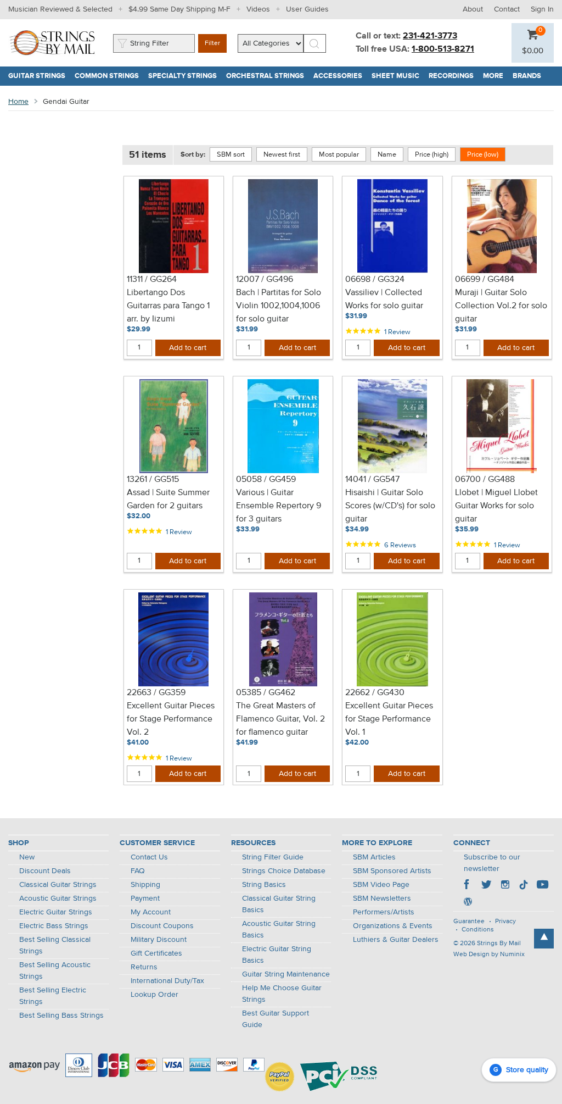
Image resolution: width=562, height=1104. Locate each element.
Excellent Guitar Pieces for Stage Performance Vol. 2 (171, 719)
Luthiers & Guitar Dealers (396, 940)
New (27, 857)
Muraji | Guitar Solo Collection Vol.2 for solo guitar (501, 306)
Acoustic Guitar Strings (58, 898)
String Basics (264, 885)
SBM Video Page (381, 885)
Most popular (339, 154)
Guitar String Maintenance (286, 974)
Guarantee (469, 921)
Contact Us (149, 857)
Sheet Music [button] (398, 76)
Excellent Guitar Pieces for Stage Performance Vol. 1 (389, 719)
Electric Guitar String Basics (276, 954)
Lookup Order (154, 994)
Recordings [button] (454, 76)
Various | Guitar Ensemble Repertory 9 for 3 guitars (278, 506)
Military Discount (159, 940)
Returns (144, 967)
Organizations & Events (392, 926)
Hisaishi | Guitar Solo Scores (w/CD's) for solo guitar (390, 506)
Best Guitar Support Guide (275, 1019)
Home (18, 102)
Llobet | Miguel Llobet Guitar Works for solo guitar (496, 506)
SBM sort (231, 154)
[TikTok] (523, 886)
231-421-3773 (430, 36)
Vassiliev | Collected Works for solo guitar (384, 299)
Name (387, 154)
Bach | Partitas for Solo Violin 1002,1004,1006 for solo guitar (278, 306)
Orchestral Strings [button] (267, 76)
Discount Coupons (162, 926)
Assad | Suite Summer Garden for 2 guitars (168, 500)
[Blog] (467, 903)
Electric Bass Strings (53, 926)
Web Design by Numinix (489, 954)
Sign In (542, 9)
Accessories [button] (340, 76)
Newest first (281, 154)
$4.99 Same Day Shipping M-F (179, 9)
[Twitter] (486, 886)
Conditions (478, 930)
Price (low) (482, 154)
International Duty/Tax (167, 981)
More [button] (495, 76)
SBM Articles (374, 857)
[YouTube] (542, 886)
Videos (258, 9)
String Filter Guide (273, 857)
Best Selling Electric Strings (52, 996)
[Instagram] (505, 886)
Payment (145, 898)
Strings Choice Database (283, 871)
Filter (212, 43)
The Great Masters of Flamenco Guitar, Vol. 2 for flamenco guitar (280, 719)
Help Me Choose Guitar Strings (282, 993)
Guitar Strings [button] (39, 76)
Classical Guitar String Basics (279, 904)
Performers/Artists (383, 912)
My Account (151, 912)
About (473, 9)
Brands (527, 76)
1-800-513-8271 (443, 49)
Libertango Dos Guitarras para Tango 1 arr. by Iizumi (168, 306)
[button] (533, 51)
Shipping (145, 885)
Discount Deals (45, 871)
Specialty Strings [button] (185, 76)
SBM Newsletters (382, 898)
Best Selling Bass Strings (61, 1015)
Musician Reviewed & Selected (60, 9)
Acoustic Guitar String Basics (279, 929)
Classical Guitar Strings (58, 885)
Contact (507, 9)
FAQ (138, 871)
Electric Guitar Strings (55, 912)
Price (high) (431, 154)
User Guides (307, 9)
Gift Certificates (156, 953)
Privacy (505, 921)
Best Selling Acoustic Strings (55, 970)
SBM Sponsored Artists (392, 871)
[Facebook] (467, 886)
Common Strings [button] (109, 76)
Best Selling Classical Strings (55, 945)
